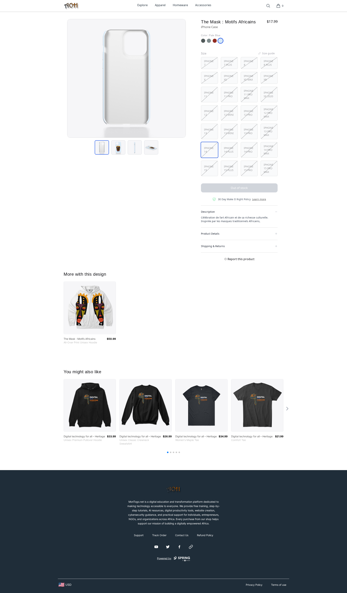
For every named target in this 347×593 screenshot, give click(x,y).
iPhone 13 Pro (248, 131)
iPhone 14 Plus (229, 149)
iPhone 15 (209, 168)
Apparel (160, 5)
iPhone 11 (209, 94)
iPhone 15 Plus (229, 168)
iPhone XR (268, 77)
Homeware (180, 5)
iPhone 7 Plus (229, 62)
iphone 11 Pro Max (248, 94)
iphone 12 (209, 112)
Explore (142, 5)
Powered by (164, 558)
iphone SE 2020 (268, 94)
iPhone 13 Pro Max (268, 131)
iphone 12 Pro (248, 112)
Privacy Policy (254, 584)
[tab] (102, 147)
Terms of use (278, 584)
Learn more (259, 199)
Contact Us (181, 535)
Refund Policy (205, 535)
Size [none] (203, 53)
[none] (266, 53)
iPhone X (209, 77)
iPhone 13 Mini (229, 131)
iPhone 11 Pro (229, 94)
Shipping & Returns (213, 246)
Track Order (159, 535)
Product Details (210, 233)
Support (138, 535)
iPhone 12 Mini (229, 112)
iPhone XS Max (248, 77)
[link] (90, 308)
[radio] (209, 63)
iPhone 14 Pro (248, 149)
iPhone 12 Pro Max (268, 113)
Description (208, 211)
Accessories (203, 5)
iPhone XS (229, 77)
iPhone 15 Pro (248, 168)
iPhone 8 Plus (268, 62)
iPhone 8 (248, 62)
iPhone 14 (209, 149)
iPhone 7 (209, 62)
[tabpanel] (126, 78)
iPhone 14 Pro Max (268, 149)
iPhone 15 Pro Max (268, 168)
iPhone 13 (209, 131)
